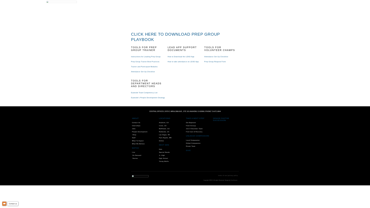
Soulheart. (234, 180)
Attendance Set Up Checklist (143, 72)
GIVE (324, 6)
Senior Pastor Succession (221, 119)
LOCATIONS (292, 6)
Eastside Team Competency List (144, 93)
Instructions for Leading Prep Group (146, 56)
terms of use (222, 175)
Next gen (164, 145)
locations (164, 118)
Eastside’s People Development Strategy (148, 98)
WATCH (274, 6)
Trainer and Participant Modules (144, 67)
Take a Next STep (195, 118)
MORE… (338, 6)
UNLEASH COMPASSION (197, 136)
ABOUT (311, 6)
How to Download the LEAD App (181, 56)
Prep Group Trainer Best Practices (145, 61)
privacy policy (233, 175)
